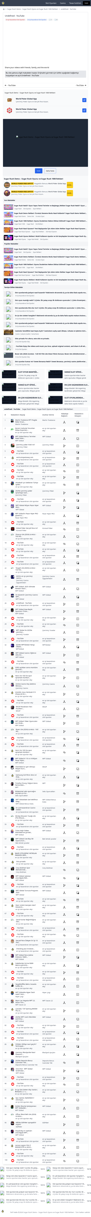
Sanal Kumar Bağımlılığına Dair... (26, 921)
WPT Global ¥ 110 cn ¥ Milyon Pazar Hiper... (26, 759)
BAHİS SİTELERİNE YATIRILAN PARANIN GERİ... (26, 854)
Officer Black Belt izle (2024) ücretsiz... (26, 1115)
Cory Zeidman (21, 872)
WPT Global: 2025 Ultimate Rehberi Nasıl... (25, 588)
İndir (86, 3)
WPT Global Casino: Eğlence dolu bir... (26, 654)
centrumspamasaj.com (24, 457)
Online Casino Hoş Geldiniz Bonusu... (26, 685)
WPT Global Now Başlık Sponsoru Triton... (23, 610)
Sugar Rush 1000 (20, 224)
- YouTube (11, 85)
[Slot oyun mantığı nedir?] (8, 301)
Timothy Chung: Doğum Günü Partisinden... (26, 784)
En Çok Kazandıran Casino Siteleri (25, 809)
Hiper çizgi (19, 996)
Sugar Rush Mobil (33, 239)
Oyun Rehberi (37, 209)
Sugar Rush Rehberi (38, 232)
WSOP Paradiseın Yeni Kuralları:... (24, 708)
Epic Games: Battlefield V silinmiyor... (25, 1099)
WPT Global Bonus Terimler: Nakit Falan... (25, 437)
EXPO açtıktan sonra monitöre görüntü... (26, 668)
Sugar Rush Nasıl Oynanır (22, 232)
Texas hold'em (75, 3)
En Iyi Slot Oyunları (21, 349)
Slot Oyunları (51, 3)
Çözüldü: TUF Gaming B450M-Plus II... (27, 1010)
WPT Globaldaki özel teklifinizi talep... (27, 800)
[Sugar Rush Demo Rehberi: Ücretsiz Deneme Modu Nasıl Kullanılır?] (8, 214)
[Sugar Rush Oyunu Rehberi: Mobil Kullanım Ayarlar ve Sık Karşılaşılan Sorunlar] (8, 237)
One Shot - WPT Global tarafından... (24, 1070)
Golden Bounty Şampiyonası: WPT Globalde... (26, 1107)
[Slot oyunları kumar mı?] (8, 363)
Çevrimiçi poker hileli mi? (25, 445)
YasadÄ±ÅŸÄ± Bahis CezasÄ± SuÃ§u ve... (25, 985)
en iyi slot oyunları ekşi (23, 432)
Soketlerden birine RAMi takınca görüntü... (24, 964)
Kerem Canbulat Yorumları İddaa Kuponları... (25, 429)
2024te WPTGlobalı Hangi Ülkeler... (25, 646)
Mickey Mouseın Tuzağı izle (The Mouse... (25, 817)
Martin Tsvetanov (21, 424)
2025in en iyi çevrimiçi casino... (24, 577)
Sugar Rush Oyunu (20, 239)
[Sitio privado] (8, 340)
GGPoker (19, 1127)
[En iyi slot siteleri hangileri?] (8, 317)
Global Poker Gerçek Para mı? (27, 528)
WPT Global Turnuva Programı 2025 (27, 891)
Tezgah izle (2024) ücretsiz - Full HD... (26, 569)
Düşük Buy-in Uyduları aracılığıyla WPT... (23, 1132)
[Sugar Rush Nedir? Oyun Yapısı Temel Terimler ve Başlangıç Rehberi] (8, 207)
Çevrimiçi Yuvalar (22, 634)
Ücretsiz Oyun (40, 216)
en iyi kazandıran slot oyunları (27, 453)
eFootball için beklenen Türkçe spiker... (27, 484)
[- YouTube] (8, 347)
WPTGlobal (20, 649)
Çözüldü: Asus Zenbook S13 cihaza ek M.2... (25, 693)
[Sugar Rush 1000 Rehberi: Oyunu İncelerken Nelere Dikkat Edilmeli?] (8, 222)
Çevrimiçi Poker (22, 447)
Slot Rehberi (39, 224)
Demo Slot (30, 216)
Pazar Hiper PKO (21, 518)
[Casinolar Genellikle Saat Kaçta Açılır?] (8, 332)
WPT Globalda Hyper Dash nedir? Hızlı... (25, 993)
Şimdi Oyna (70, 185)
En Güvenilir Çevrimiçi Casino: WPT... (27, 596)
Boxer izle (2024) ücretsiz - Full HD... (27, 730)
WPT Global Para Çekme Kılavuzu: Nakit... (24, 956)
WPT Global (19, 441)
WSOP (18, 711)
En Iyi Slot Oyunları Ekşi (22, 342)
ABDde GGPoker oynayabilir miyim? (26, 1123)
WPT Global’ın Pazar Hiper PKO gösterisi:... (26, 515)
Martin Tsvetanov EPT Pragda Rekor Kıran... (26, 421)
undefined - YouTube (68, 9)
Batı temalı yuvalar (22, 843)
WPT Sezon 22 (20, 1005)
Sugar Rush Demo (20, 216)
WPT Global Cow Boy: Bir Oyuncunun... (25, 840)
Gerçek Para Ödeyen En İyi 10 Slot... (27, 941)
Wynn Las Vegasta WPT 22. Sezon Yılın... (25, 1001)
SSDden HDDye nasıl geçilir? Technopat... (25, 1045)
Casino (63, 3)
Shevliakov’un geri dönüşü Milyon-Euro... (25, 768)
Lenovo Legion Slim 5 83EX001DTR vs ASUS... (23, 1146)
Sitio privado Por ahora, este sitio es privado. (32, 338)
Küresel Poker (21, 530)
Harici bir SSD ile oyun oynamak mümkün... (23, 677)
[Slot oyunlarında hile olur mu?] (8, 309)
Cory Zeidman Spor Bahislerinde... (23, 869)
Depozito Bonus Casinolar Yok (26, 1065)
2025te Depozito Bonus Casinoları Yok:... (24, 1062)
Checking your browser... (25, 949)
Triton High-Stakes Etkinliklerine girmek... (23, 831)
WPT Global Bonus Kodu (25, 804)
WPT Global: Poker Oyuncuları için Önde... (26, 722)
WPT (16, 787)
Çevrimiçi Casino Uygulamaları (22, 581)
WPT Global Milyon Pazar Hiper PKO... (27, 506)
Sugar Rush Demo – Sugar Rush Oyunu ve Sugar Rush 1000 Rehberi (32, 9)
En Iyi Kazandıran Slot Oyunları (24, 296)
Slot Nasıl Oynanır (51, 232)
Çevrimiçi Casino (22, 688)
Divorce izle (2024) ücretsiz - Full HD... (26, 535)
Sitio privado (21, 861)
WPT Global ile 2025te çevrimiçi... (24, 631)
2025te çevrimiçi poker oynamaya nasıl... (23, 492)
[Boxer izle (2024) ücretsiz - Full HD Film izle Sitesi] (8, 355)
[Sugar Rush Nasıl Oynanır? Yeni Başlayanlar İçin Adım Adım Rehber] (8, 230)
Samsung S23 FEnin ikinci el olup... (26, 776)
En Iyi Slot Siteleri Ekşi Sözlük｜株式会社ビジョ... (26, 1091)
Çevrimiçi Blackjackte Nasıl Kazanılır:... (25, 1053)
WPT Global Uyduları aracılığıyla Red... (23, 877)
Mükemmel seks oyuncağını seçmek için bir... (25, 792)
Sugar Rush (18, 209)
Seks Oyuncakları (21, 796)
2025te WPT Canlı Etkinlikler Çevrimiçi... (25, 1018)
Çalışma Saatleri (26, 334)
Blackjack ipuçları (22, 1057)
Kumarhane (35, 334)
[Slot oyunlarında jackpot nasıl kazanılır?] (8, 294)
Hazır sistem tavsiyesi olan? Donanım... (26, 906)
